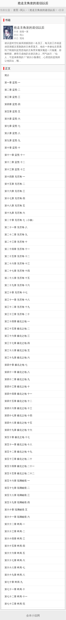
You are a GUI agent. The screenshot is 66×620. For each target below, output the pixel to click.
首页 (15, 10)
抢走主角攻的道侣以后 (42, 10)
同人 (22, 10)
